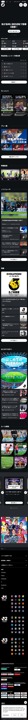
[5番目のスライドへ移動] (15, 508)
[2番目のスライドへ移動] (12, 35)
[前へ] (2, 492)
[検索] (25, 5)
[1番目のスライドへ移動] (11, 35)
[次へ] (25, 492)
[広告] (14, 530)
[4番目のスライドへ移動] (14, 508)
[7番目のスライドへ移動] (17, 508)
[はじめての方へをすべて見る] (14, 370)
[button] (21, 5)
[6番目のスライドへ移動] (16, 508)
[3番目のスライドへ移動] (14, 35)
